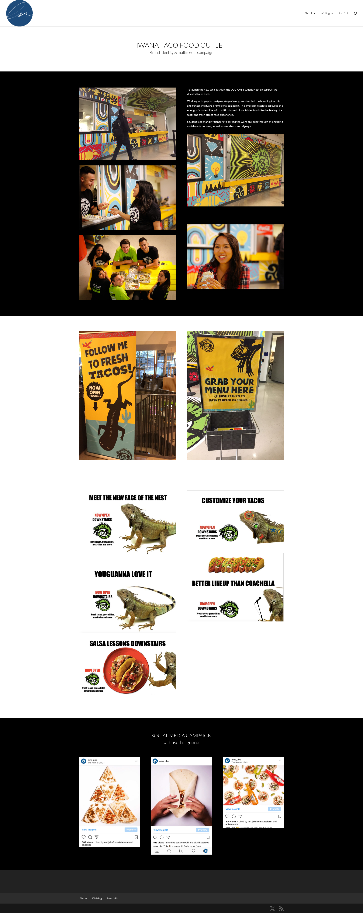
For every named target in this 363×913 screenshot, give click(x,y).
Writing (325, 13)
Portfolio (343, 13)
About (308, 13)
